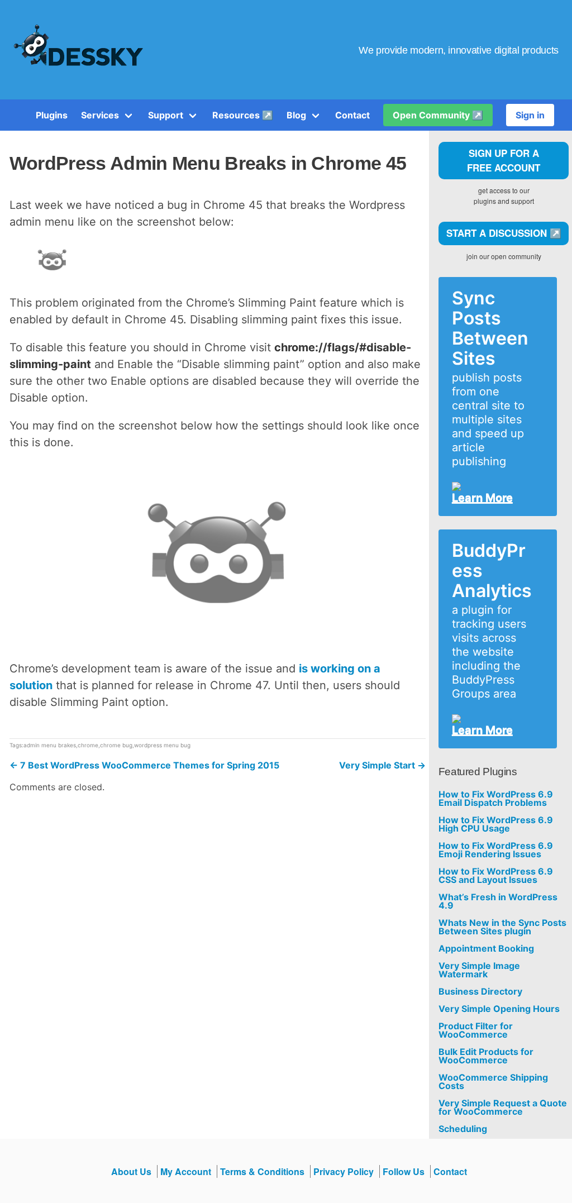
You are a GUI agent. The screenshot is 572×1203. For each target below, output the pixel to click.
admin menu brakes (49, 745)
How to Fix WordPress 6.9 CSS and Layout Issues (495, 875)
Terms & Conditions (262, 1171)
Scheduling (462, 1129)
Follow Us (404, 1171)
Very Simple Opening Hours (499, 1009)
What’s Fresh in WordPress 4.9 (497, 901)
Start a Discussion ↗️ (503, 233)
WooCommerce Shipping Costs (493, 1081)
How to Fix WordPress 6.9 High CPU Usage (495, 824)
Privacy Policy (343, 1171)
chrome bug (116, 745)
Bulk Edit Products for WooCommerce (485, 1056)
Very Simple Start (382, 765)
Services (100, 115)
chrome (88, 745)
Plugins (52, 115)
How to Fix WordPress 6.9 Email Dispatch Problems (495, 798)
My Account (185, 1171)
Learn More (482, 497)
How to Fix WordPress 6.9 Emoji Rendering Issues (495, 850)
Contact (352, 115)
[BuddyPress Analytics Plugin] (493, 718)
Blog (296, 115)
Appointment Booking (486, 948)
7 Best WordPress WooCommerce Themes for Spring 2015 (144, 765)
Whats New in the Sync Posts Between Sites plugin (502, 927)
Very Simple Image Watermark (479, 970)
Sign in (530, 115)
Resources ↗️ (242, 115)
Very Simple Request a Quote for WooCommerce (502, 1107)
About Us (131, 1171)
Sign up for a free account (503, 160)
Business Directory (480, 991)
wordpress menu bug (162, 745)
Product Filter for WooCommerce (475, 1030)
